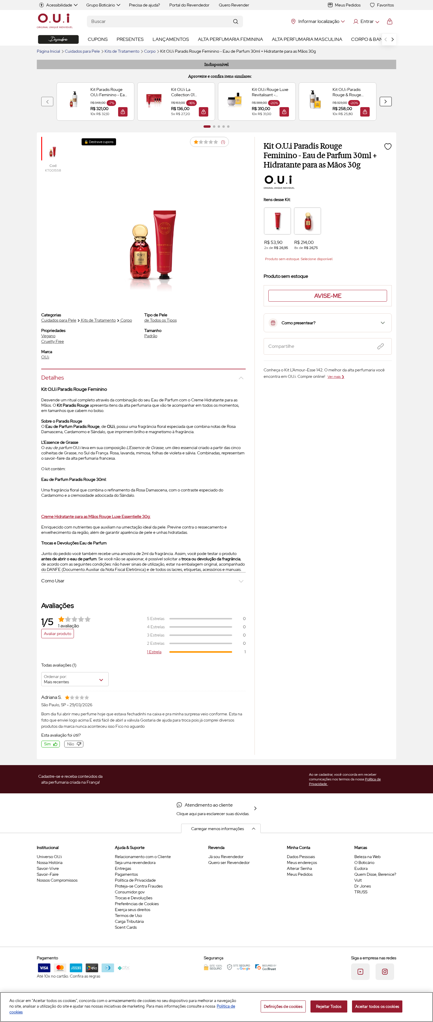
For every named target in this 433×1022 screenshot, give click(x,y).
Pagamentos (126, 874)
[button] (123, 112)
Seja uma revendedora (135, 862)
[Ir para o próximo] (392, 39)
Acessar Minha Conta (366, 21)
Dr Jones (362, 886)
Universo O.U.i (49, 856)
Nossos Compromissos (57, 880)
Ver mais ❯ (336, 376)
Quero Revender (234, 5)
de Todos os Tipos (160, 320)
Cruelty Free (52, 341)
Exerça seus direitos (132, 909)
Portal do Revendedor (189, 5)
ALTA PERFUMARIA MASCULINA (307, 39)
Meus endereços (302, 862)
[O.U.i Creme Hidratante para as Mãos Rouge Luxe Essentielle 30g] (277, 221)
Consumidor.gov (130, 892)
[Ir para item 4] (223, 126)
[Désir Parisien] (58, 39)
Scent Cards (126, 927)
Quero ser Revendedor (229, 862)
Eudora (361, 868)
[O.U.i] (55, 21)
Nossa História (49, 862)
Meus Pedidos (348, 5)
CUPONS (98, 39)
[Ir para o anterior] (385, 39)
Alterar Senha (299, 868)
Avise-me (327, 296)
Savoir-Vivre (48, 868)
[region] (216, 1007)
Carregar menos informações (217, 828)
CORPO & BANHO (370, 39)
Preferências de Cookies (137, 903)
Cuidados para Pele (83, 51)
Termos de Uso (128, 915)
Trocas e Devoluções (133, 897)
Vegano (48, 335)
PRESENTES (130, 39)
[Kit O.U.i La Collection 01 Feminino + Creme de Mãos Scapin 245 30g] (154, 101)
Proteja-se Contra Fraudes (139, 886)
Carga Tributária (129, 921)
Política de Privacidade (135, 880)
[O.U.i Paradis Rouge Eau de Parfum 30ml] (307, 221)
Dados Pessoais (301, 856)
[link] (95, 101)
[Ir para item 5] (228, 126)
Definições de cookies (283, 1006)
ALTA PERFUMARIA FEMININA (230, 39)
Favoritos (385, 5)
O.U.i (45, 357)
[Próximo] (386, 101)
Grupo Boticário (100, 5)
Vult (358, 880)
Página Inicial (49, 51)
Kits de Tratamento (122, 51)
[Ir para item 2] (214, 126)
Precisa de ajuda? (144, 5)
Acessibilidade (59, 5)
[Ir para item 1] (207, 126)
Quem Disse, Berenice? (375, 874)
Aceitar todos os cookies (377, 1006)
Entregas (123, 868)
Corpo (150, 51)
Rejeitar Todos (328, 1006)
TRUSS (360, 892)
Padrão (150, 335)
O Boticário (364, 862)
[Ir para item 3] (219, 126)
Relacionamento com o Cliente (143, 856)
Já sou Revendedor (226, 856)
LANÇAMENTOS (171, 39)
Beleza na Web (367, 856)
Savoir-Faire (48, 874)
